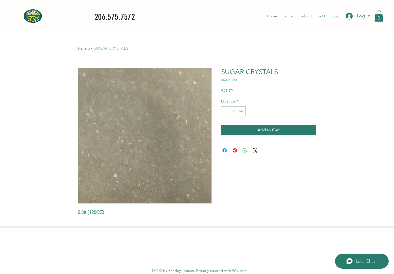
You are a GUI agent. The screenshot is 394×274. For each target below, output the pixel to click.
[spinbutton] (233, 111)
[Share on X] (255, 150)
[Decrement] (225, 111)
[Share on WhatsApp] (245, 150)
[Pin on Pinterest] (235, 150)
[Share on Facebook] (224, 150)
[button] (379, 16)
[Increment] (241, 111)
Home (84, 48)
